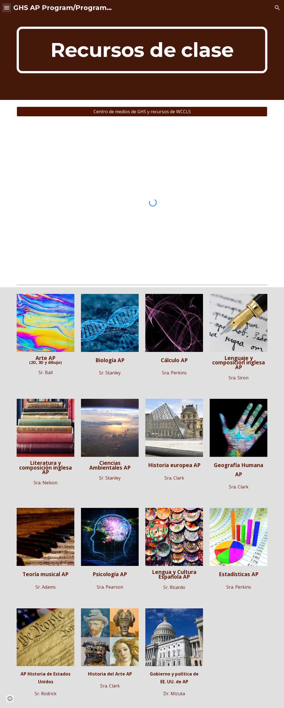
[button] (6, 7)
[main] (142, 50)
